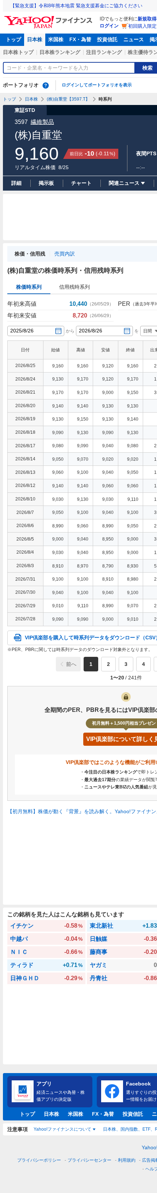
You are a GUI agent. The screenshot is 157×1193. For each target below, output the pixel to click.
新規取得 (147, 19)
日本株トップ (18, 52)
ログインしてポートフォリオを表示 (97, 84)
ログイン (109, 25)
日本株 (34, 39)
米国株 (56, 39)
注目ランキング (104, 52)
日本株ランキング (59, 52)
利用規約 (126, 1160)
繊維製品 (42, 122)
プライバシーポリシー (39, 1160)
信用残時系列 (74, 287)
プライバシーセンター (89, 1160)
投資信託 (107, 39)
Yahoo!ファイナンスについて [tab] (62, 1129)
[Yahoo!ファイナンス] (49, 18)
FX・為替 (80, 39)
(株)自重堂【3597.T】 (68, 99)
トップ (13, 39)
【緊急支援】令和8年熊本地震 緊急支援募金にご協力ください (76, 5)
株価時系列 (29, 287)
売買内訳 (64, 254)
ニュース (133, 39)
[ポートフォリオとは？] (46, 85)
